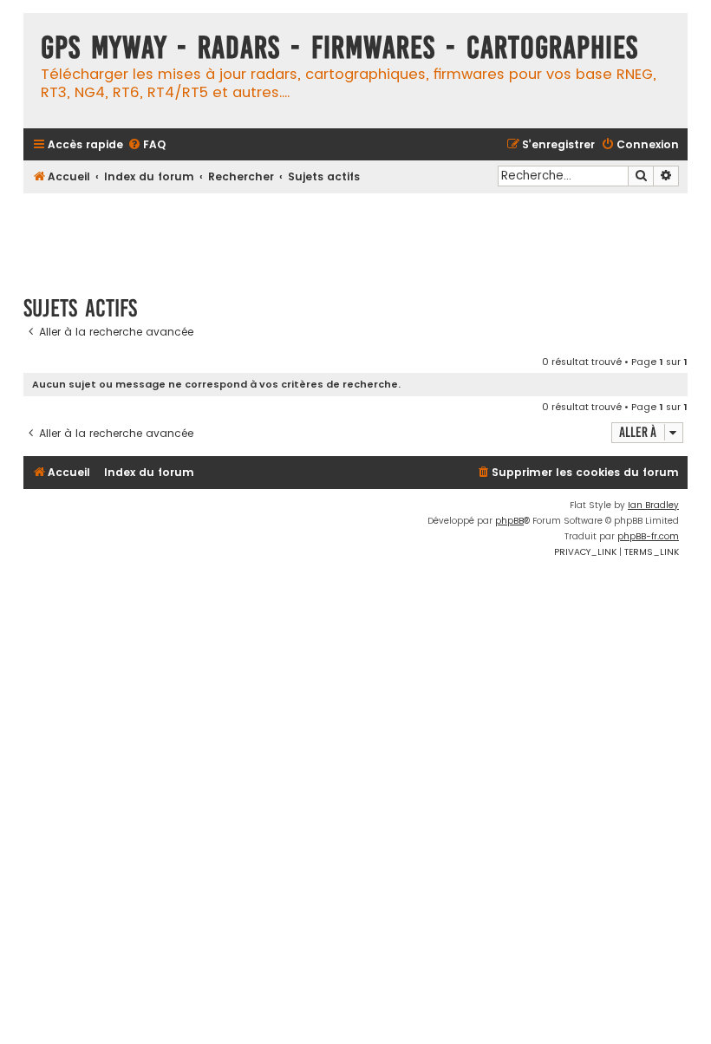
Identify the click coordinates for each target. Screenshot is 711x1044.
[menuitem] (146, 145)
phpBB (509, 520)
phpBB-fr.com (648, 536)
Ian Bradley (653, 505)
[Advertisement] (355, 236)
